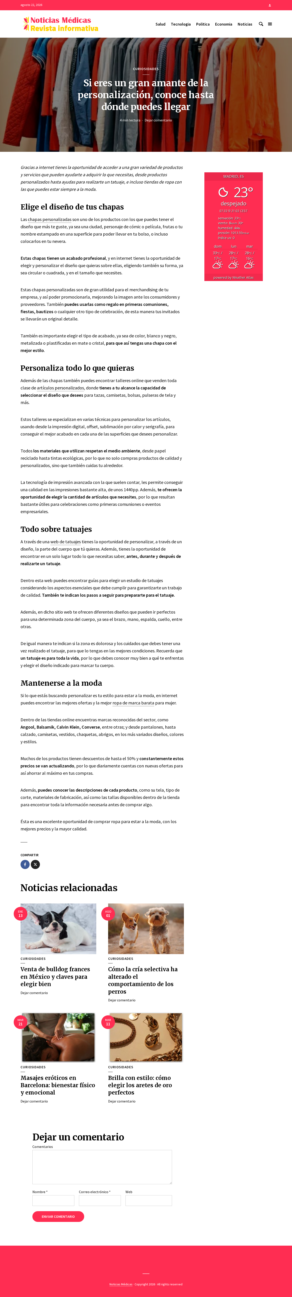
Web (128, 1191)
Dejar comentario (158, 120)
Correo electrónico (95, 1191)
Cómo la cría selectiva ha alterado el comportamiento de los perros (143, 980)
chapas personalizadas (49, 219)
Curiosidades (146, 68)
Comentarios (42, 1146)
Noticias (245, 24)
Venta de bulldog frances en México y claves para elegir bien (55, 977)
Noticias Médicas (121, 1284)
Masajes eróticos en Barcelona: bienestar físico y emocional (58, 1085)
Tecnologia (181, 24)
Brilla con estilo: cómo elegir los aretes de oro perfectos (140, 1085)
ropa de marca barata (133, 703)
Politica (203, 24)
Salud (160, 24)
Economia (223, 24)
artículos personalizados (60, 388)
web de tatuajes (65, 541)
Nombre (40, 1191)
